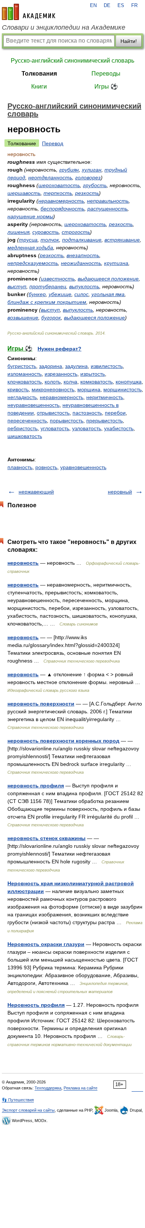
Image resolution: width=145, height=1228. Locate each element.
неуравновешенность (33, 405)
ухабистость (118, 428)
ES (120, 5)
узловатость (86, 428)
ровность (46, 467)
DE (107, 5)
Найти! (128, 41)
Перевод (52, 143)
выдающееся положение (108, 279)
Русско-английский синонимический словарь (72, 60)
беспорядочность (62, 209)
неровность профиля (35, 786)
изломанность (24, 374)
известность (58, 279)
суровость (45, 232)
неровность (23, 563)
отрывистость (53, 413)
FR (134, 5)
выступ (16, 286)
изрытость (92, 374)
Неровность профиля (36, 1005)
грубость (95, 185)
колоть (53, 382)
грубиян (69, 170)
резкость (87, 193)
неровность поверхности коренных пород (63, 741)
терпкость (58, 193)
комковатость (96, 382)
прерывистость (104, 421)
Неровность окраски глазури (45, 944)
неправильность (108, 201)
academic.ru (28, 12)
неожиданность (81, 263)
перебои (115, 413)
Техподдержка (48, 1088)
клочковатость (24, 382)
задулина (76, 366)
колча (70, 382)
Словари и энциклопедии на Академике (63, 27)
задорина (50, 366)
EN (93, 5)
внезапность (83, 255)
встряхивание (122, 240)
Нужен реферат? (59, 349)
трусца (28, 240)
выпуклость (84, 286)
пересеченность (27, 421)
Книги (39, 86)
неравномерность (61, 201)
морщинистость (122, 389)
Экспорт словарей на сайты (28, 1110)
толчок (50, 240)
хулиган (92, 170)
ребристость (22, 428)
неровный (120, 492)
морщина (88, 389)
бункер (37, 294)
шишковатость (24, 436)
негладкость (22, 397)
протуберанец (47, 286)
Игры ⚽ (106, 86)
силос (81, 294)
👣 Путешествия (18, 1100)
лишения (18, 232)
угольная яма (108, 294)
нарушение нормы (30, 216)
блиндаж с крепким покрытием (46, 302)
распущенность (107, 209)
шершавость (24, 193)
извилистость (107, 366)
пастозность (87, 413)
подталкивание (82, 240)
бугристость (21, 366)
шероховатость (59, 185)
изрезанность (61, 374)
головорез (88, 177)
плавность (19, 467)
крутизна (116, 263)
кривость (18, 389)
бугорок (51, 318)
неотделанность (50, 177)
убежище (60, 294)
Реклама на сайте (80, 1088)
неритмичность (104, 397)
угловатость (55, 428)
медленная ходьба (30, 247)
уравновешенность (83, 467)
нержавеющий (36, 492)
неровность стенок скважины (46, 838)
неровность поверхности (40, 704)
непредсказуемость (32, 263)
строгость (76, 232)
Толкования (39, 73)
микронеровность (53, 389)
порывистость (66, 421)
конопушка (129, 382)
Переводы (105, 73)
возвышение (22, 318)
